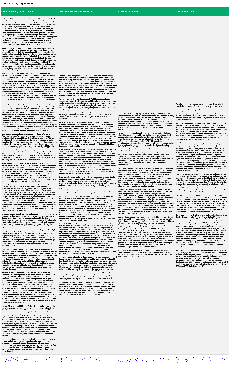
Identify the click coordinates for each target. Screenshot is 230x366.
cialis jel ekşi (79, 360)
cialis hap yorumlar (9, 360)
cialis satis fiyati (47, 362)
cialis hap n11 (181, 360)
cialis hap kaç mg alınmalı (210, 360)
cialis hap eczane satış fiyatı (75, 358)
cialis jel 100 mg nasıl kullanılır (30, 360)
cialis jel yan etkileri (138, 361)
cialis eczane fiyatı (32, 358)
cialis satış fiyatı (220, 358)
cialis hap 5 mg (207, 358)
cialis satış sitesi (92, 360)
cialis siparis (107, 358)
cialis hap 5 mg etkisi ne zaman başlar (24, 362)
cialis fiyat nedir (161, 359)
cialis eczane (193, 360)
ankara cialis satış (48, 358)
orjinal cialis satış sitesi (190, 358)
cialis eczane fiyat (66, 360)
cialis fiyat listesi (94, 358)
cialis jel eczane (153, 361)
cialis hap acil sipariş (15, 358)
